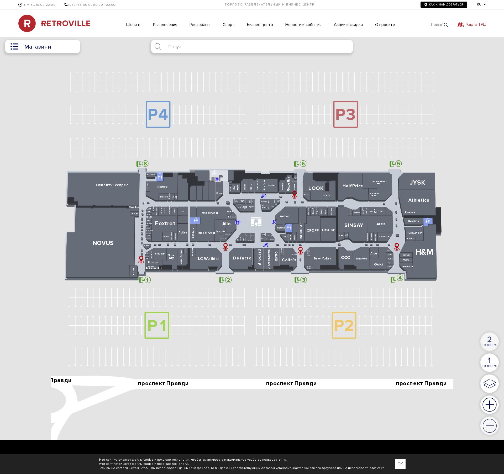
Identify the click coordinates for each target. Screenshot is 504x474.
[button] (439, 25)
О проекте (385, 24)
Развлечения (165, 24)
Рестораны (200, 24)
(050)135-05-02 (80, 5)
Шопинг (133, 24)
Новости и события (303, 24)
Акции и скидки (348, 24)
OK (400, 464)
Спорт (228, 24)
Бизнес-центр (260, 24)
